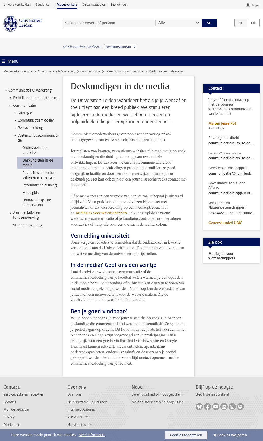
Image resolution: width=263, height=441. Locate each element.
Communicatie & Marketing (56, 71)
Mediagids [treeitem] (30, 192)
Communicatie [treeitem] (24, 105)
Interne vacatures (81, 409)
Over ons (74, 394)
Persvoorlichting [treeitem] (30, 127)
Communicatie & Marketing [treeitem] (30, 90)
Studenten (43, 4)
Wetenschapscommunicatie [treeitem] (38, 138)
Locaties (9, 402)
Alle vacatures (78, 417)
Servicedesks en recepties (23, 394)
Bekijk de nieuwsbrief (212, 394)
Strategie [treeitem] (25, 113)
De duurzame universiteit (87, 402)
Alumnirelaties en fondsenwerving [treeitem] (26, 215)
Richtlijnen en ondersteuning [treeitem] (35, 97)
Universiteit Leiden (17, 4)
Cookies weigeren (232, 435)
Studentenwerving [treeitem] (27, 225)
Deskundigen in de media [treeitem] (37, 163)
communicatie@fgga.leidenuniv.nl (231, 193)
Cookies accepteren (186, 435)
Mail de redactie (16, 409)
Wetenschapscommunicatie (124, 71)
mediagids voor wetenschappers (101, 212)
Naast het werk (79, 424)
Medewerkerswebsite (17, 71)
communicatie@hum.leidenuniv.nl (231, 173)
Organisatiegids (94, 4)
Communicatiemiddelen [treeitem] (36, 120)
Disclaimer (11, 424)
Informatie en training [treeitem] (39, 185)
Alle (161, 22)
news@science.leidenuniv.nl (231, 213)
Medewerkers (67, 4)
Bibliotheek (119, 4)
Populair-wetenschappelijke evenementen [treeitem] (39, 175)
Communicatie (90, 71)
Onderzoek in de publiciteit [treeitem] (35, 150)
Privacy (9, 417)
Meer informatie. (92, 435)
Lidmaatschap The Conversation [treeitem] (36, 202)
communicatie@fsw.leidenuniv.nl (231, 158)
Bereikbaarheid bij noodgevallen (157, 394)
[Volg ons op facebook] (207, 406)
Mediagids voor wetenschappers (221, 256)
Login (256, 5)
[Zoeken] (209, 23)
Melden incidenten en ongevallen (158, 402)
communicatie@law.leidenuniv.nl (231, 143)
